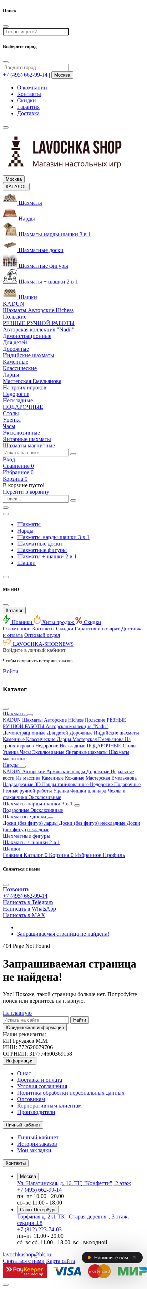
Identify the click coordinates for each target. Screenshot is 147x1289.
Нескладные (73, 745)
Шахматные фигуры (42, 550)
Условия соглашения (42, 1086)
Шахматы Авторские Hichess (53, 720)
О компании (32, 87)
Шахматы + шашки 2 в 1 (47, 556)
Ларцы (64, 739)
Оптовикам (31, 1099)
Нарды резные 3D (22, 784)
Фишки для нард (89, 791)
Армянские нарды (66, 771)
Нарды (25, 531)
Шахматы (29, 524)
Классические (41, 739)
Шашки (26, 563)
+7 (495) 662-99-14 (39, 1190)
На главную (17, 1013)
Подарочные (127, 784)
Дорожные (82, 733)
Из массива (29, 778)
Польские (96, 720)
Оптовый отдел (42, 635)
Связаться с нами (24, 1261)
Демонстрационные (25, 733)
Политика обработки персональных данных (71, 1093)
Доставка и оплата (39, 1080)
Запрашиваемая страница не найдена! (63, 934)
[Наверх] (6, 1285)
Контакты (29, 94)
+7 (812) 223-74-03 (39, 1229)
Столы (129, 745)
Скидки (26, 100)
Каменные (14, 739)
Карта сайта (60, 1261)
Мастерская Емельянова (98, 739)
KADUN (12, 720)
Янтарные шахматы (87, 752)
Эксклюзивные (49, 752)
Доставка (28, 113)
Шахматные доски (39, 544)
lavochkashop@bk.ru (27, 1254)
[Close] (6, 62)
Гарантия (28, 107)
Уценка (11, 752)
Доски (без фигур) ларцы (31, 823)
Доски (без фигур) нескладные (93, 823)
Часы (26, 752)
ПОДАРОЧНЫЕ (105, 745)
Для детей (58, 733)
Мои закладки (34, 1150)
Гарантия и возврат (97, 628)
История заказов (37, 1144)
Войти (11, 671)
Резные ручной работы (28, 791)
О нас (24, 1073)
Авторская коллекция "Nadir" (77, 726)
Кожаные (75, 778)
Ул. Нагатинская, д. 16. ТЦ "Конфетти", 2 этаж (74, 1183)
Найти (79, 1020)
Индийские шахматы (116, 733)
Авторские (34, 771)
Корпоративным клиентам (49, 1106)
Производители (36, 1112)
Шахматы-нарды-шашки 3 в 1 (53, 537)
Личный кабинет (38, 1137)
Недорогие (47, 745)
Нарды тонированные (66, 784)
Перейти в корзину (26, 492)
